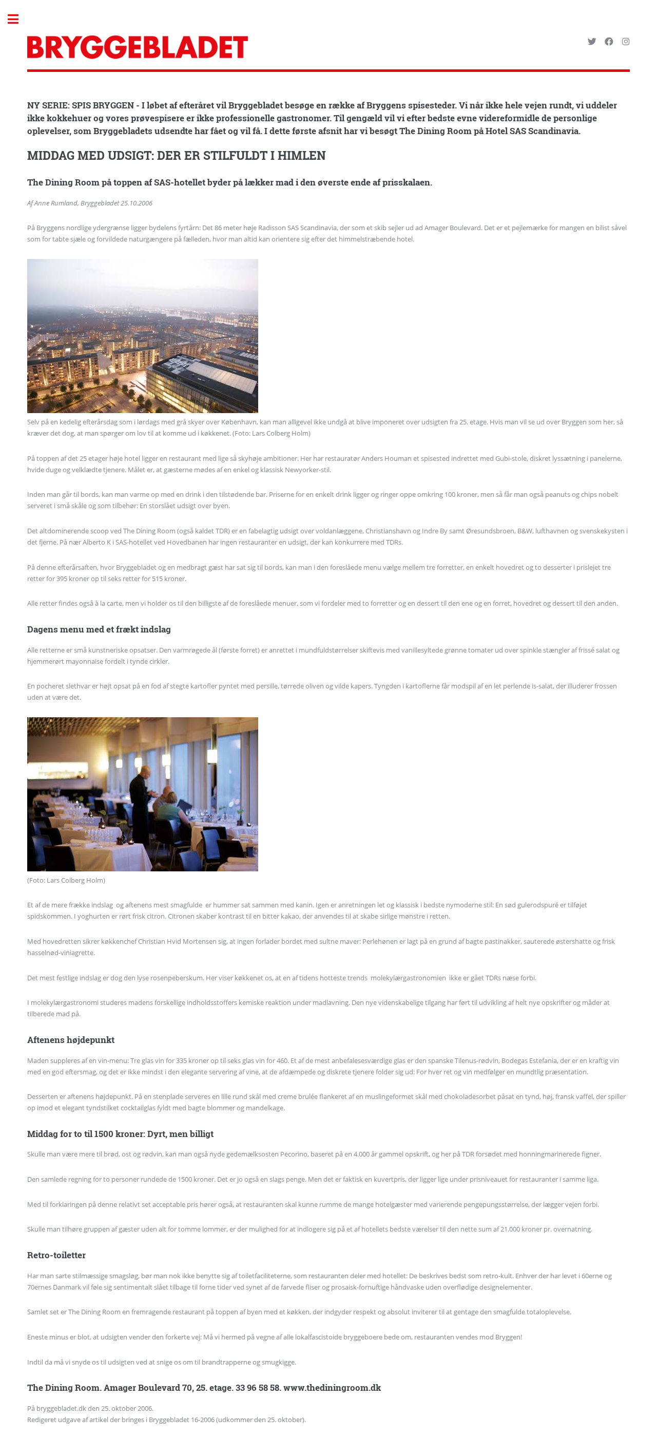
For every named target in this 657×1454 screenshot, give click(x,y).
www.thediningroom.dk (332, 1387)
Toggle (18, 19)
